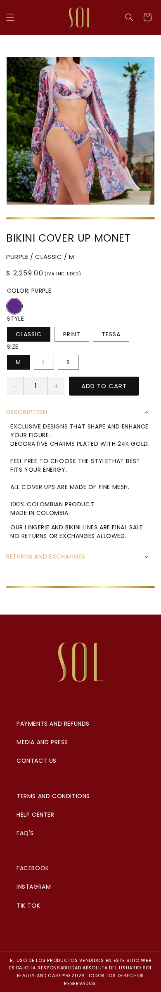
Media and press (42, 742)
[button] (10, 17)
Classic (29, 334)
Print (71, 334)
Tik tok (28, 905)
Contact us (37, 761)
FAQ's (25, 833)
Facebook (33, 868)
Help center (35, 814)
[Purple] (14, 306)
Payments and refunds (53, 724)
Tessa (111, 334)
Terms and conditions (53, 796)
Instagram (34, 887)
